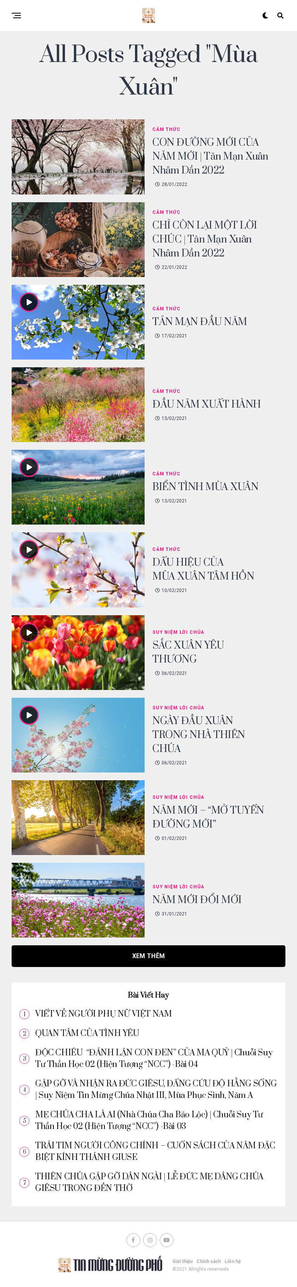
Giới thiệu (182, 1261)
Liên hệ (233, 1261)
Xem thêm (148, 956)
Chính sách (208, 1261)
